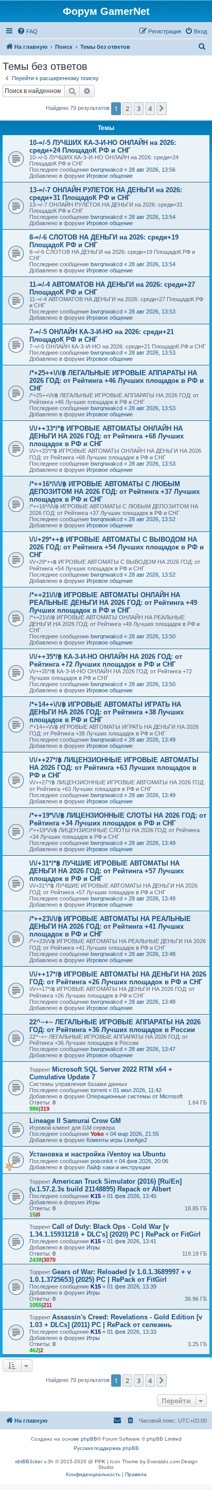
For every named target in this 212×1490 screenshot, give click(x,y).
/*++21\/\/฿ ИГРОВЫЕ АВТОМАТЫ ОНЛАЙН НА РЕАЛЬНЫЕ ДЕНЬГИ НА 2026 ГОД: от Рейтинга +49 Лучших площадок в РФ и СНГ (113, 602)
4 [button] (150, 108)
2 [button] (127, 108)
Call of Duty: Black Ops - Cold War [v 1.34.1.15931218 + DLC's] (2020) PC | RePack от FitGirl (115, 1230)
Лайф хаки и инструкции (118, 1167)
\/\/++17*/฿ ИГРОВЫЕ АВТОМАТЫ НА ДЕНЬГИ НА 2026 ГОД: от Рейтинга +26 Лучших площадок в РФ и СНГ (117, 978)
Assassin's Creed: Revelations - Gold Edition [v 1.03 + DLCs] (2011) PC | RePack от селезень (115, 1321)
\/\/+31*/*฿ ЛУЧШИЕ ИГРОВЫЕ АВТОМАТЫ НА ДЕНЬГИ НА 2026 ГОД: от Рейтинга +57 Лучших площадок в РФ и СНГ (106, 870)
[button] (161, 108)
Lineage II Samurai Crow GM (75, 1121)
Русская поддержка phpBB (106, 1448)
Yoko (97, 1134)
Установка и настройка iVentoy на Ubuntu (97, 1154)
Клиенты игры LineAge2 (116, 1140)
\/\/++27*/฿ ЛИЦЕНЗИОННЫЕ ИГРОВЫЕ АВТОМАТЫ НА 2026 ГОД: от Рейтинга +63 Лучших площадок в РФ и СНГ (114, 767)
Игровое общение (109, 176)
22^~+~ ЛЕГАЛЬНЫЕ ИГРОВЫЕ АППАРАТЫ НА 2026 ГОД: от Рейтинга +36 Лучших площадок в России (115, 1026)
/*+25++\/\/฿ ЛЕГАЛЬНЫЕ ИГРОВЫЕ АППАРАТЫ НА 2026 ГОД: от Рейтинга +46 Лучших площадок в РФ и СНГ (116, 380)
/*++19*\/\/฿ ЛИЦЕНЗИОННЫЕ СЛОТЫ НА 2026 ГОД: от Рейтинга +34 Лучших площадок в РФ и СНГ (117, 819)
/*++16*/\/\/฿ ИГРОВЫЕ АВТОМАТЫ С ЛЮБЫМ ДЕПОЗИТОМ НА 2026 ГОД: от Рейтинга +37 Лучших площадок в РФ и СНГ (114, 491)
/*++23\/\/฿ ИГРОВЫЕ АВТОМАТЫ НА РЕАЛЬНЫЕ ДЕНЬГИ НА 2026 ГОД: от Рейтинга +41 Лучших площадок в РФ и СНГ (110, 926)
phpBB (89, 1439)
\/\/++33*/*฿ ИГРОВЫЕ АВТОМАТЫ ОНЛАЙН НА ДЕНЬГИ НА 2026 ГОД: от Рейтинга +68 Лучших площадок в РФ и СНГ (106, 436)
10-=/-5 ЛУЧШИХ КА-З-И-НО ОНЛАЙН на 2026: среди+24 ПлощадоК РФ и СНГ (102, 146)
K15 (96, 1196)
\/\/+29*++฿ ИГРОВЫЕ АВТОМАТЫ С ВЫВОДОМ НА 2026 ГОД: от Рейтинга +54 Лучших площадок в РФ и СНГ (116, 547)
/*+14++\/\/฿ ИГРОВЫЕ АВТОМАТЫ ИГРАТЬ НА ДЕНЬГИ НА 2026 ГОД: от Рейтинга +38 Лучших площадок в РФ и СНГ (106, 712)
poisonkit (102, 1161)
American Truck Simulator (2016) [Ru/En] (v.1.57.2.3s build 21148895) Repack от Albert (105, 1185)
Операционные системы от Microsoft (134, 1096)
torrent (99, 1090)
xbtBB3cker (28, 1461)
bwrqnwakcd (106, 170)
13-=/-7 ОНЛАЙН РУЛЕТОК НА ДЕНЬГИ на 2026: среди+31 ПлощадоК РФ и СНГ (105, 193)
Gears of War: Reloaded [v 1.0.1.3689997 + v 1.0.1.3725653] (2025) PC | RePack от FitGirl (110, 1275)
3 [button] (138, 108)
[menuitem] (27, 31)
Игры (93, 1202)
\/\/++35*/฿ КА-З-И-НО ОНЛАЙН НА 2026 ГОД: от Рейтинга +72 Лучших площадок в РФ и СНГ (105, 660)
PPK (100, 1461)
